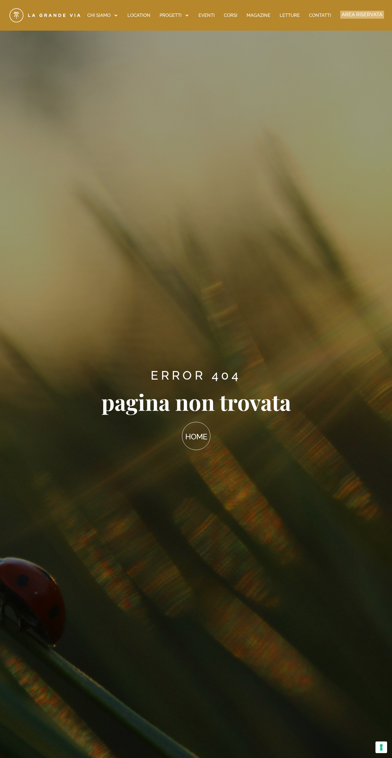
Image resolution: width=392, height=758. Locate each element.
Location (138, 15)
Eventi (206, 15)
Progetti (171, 15)
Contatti (320, 15)
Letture (290, 15)
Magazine (258, 15)
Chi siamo (99, 15)
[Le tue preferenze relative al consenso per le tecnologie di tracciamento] (381, 747)
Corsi (230, 15)
